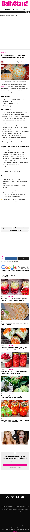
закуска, (3, 86)
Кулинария (10, 296)
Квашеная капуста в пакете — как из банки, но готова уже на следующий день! (15, 348)
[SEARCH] (26, 12)
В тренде (24, 9)
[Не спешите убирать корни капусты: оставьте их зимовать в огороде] (15, 384)
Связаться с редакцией (10, 529)
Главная (2, 529)
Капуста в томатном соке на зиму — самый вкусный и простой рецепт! (15, 421)
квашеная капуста (12, 261)
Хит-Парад (16, 9)
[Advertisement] (15, 34)
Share (2, 66)
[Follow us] (24, 12)
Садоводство (11, 393)
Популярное (7, 9)
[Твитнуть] (23, 258)
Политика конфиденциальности (22, 529)
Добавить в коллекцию (15, 230)
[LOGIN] (28, 12)
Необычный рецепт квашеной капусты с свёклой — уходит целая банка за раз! (14, 299)
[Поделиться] (11, 258)
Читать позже (7, 227)
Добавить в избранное (21, 227)
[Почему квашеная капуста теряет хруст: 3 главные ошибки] (15, 311)
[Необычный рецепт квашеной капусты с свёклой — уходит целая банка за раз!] (15, 287)
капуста (3, 261)
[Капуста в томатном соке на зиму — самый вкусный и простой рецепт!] (15, 408)
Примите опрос (15, 448)
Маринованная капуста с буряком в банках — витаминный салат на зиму (15, 372)
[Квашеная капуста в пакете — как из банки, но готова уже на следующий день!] (15, 336)
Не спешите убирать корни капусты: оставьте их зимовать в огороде (12, 396)
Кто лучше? (15, 446)
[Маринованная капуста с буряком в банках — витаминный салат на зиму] (15, 360)
